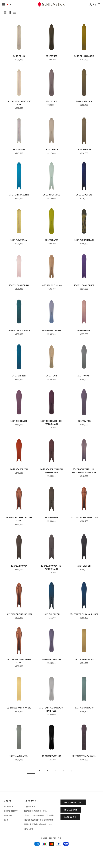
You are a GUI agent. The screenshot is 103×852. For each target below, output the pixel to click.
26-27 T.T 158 (19, 56)
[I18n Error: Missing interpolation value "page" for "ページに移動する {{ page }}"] (72, 771)
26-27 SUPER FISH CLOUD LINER (84, 614)
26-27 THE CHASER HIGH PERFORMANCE (51, 422)
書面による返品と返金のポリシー (38, 824)
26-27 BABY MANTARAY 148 (19, 707)
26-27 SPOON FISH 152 (84, 285)
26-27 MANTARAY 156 (51, 756)
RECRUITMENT (11, 811)
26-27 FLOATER (51, 240)
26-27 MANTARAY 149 (84, 707)
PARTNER (8, 806)
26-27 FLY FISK (84, 421)
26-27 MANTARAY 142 (51, 659)
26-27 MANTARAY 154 (19, 756)
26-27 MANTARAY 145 (84, 659)
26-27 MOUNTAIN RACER (19, 330)
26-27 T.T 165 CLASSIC (84, 56)
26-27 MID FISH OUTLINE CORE (84, 517)
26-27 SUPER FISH (51, 614)
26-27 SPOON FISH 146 (51, 285)
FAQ (6, 819)
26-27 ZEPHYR (51, 149)
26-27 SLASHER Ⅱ (84, 101)
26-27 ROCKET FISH (19, 469)
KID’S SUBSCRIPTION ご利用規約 (38, 819)
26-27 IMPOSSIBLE (51, 194)
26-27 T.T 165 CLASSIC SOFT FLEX (19, 103)
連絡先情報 (28, 828)
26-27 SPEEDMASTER (19, 194)
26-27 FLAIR (51, 375)
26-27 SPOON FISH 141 (19, 285)
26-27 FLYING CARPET (51, 330)
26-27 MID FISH (51, 517)
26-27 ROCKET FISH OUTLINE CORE (19, 519)
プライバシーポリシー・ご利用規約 (39, 815)
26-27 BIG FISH (84, 565)
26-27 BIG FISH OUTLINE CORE (18, 614)
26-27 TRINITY (19, 149)
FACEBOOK (70, 817)
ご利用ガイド (29, 806)
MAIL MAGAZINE (73, 802)
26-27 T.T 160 (51, 56)
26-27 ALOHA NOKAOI (84, 240)
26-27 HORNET (84, 375)
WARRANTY (9, 815)
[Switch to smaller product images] (10, 12)
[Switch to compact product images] (14, 12)
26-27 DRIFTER (18, 375)
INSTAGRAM (70, 810)
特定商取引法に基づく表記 (35, 811)
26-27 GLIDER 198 (84, 194)
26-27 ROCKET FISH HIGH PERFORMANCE (51, 471)
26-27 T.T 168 (51, 101)
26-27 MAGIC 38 (84, 149)
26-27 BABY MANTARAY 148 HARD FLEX (51, 709)
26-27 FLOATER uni (18, 240)
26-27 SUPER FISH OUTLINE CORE (19, 661)
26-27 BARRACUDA (19, 565)
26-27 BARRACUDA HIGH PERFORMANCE (51, 567)
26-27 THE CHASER (18, 421)
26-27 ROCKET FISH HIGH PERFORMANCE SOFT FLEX (84, 471)
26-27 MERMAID (84, 330)
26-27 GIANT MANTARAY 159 (84, 756)
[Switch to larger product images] (5, 12)
